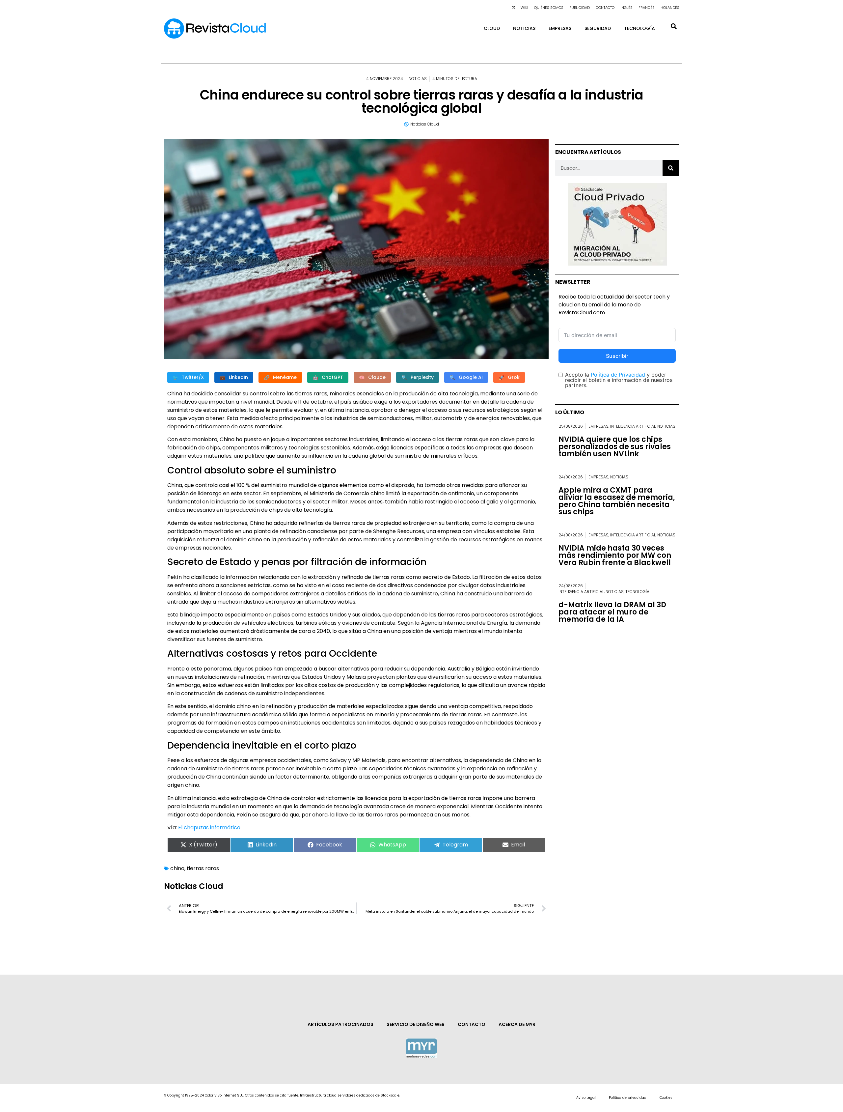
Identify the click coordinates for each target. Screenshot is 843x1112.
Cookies (666, 1097)
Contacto (605, 7)
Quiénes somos (548, 7)
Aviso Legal (586, 1097)
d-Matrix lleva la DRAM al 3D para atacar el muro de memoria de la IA (612, 612)
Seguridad (598, 28)
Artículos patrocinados (340, 1024)
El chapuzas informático (209, 827)
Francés (647, 7)
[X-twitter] (514, 8)
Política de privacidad (627, 1097)
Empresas (560, 28)
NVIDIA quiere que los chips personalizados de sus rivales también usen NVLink (614, 446)
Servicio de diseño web (416, 1024)
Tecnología (639, 28)
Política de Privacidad (618, 374)
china (177, 868)
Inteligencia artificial (633, 426)
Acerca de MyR (517, 1024)
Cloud (492, 28)
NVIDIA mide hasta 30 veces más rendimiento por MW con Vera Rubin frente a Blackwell (614, 555)
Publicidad (579, 7)
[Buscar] (671, 168)
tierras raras (203, 868)
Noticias (524, 28)
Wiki (524, 7)
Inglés (626, 7)
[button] (673, 26)
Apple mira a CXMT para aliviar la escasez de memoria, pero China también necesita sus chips (616, 501)
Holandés (670, 7)
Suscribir (617, 356)
